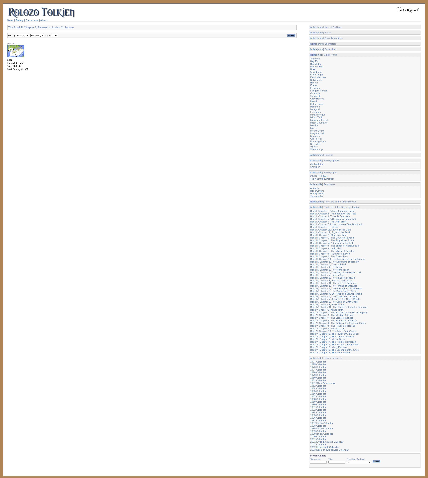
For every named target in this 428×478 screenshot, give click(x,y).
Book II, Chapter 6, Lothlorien (325, 248)
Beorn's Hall (316, 66)
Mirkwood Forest (319, 120)
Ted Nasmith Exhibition (322, 178)
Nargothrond (317, 133)
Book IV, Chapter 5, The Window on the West (334, 296)
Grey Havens (317, 98)
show (320, 27)
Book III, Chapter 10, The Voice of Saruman (333, 283)
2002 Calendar (318, 444)
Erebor (313, 85)
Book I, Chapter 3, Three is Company (330, 216)
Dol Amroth (316, 80)
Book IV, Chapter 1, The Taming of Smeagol (333, 285)
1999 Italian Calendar (321, 433)
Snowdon (315, 166)
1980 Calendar (318, 377)
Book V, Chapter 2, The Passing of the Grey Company (338, 312)
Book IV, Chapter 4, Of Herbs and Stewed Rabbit (336, 293)
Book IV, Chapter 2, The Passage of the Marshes (336, 288)
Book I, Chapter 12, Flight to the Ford (330, 232)
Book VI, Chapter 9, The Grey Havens (330, 352)
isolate (313, 27)
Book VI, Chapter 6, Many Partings (328, 347)
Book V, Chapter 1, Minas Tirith (326, 309)
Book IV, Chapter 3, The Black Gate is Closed (334, 291)
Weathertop (316, 149)
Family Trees (317, 193)
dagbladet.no (317, 164)
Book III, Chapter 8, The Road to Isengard (332, 277)
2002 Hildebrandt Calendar (324, 447)
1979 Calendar (318, 375)
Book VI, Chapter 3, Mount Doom (327, 339)
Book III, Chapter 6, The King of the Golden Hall (335, 272)
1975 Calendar (318, 364)
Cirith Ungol (316, 74)
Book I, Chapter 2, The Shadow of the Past (333, 213)
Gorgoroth (315, 96)
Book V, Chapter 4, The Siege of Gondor (331, 317)
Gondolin (315, 93)
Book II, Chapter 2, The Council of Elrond (332, 237)
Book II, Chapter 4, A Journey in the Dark (331, 243)
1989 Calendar (318, 401)
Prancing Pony (318, 141)
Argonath (315, 58)
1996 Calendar (318, 417)
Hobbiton (315, 106)
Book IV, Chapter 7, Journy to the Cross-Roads (335, 299)
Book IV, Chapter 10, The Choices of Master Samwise (338, 307)
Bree (312, 69)
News (10, 20)
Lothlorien (315, 112)
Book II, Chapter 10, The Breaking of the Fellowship (337, 259)
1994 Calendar (318, 412)
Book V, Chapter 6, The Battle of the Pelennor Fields (338, 323)
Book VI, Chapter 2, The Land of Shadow (332, 336)
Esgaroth (315, 88)
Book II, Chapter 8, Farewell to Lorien (330, 253)
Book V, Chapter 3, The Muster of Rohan (331, 315)
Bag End (314, 61)
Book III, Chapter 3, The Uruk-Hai (328, 264)
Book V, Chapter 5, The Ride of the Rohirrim (333, 320)
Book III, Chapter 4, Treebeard (326, 267)
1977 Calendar (318, 369)
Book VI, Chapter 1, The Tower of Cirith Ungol (334, 333)
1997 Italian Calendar (321, 423)
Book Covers (317, 190)
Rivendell (315, 144)
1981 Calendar (318, 380)
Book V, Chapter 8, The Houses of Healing (332, 325)
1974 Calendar (318, 361)
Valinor (313, 146)
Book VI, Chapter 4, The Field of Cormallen (333, 341)
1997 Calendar (318, 420)
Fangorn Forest (318, 90)
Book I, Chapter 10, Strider (324, 227)
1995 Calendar (318, 415)
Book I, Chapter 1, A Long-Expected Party (332, 211)
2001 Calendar (318, 439)
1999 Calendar (318, 431)
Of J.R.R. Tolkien (319, 176)
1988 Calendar (318, 399)
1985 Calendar (318, 391)
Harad (313, 101)
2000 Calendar (318, 436)
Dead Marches (318, 77)
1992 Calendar (318, 409)
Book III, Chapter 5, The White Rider (329, 269)
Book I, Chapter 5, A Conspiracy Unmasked (333, 219)
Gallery (20, 20)
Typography (316, 196)
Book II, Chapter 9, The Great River (329, 256)
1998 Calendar (318, 425)
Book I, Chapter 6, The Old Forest (328, 221)
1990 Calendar (318, 404)
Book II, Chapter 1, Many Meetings (328, 235)
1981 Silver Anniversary (322, 383)
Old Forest (316, 138)
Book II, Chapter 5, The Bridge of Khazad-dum (334, 245)
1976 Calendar (318, 367)
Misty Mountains (319, 122)
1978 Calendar (318, 372)
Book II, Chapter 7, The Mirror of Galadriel (332, 251)
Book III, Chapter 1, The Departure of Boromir (334, 261)
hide (320, 54)
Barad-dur (315, 64)
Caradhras (316, 72)
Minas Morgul (317, 114)
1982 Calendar (318, 385)
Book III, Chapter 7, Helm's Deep (327, 275)
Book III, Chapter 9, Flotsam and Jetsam (331, 280)
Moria (313, 128)
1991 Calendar (318, 407)
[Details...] (12, 43)
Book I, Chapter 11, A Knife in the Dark (330, 229)
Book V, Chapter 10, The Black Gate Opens (333, 331)
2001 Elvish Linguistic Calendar (326, 441)
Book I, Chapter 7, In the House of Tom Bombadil (336, 224)
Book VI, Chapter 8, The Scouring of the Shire (334, 349)
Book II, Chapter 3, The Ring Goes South (332, 240)
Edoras (314, 82)
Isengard (315, 109)
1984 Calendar (318, 388)
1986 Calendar (318, 393)
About (43, 20)
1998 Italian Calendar (321, 428)
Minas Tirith (316, 117)
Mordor (314, 125)
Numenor (315, 136)
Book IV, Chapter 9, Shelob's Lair (327, 304)
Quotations (32, 20)
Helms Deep (316, 104)
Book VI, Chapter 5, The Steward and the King (334, 344)
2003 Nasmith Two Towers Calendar (329, 449)
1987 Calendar (318, 396)
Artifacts (314, 188)
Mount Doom (317, 130)
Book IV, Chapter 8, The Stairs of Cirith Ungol (334, 301)
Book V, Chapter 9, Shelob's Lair (327, 328)
